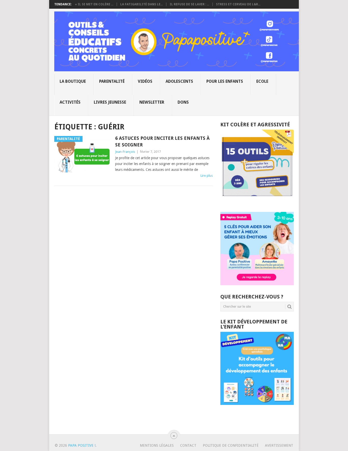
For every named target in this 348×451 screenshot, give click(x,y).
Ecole (262, 81)
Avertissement (279, 445)
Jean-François (125, 152)
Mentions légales (157, 445)
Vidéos (145, 81)
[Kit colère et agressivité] (257, 202)
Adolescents (179, 81)
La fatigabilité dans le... (141, 4)
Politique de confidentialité (231, 445)
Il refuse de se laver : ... (189, 4)
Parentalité (112, 81)
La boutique (73, 81)
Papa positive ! (82, 445)
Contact (188, 445)
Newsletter (151, 102)
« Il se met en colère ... (94, 4)
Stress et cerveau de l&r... (238, 4)
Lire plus (206, 175)
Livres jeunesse (110, 102)
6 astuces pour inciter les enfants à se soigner (162, 141)
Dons (183, 102)
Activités (70, 102)
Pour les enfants (224, 81)
